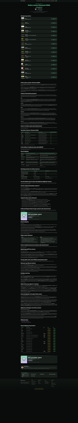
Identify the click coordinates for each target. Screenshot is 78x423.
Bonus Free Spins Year (33, 381)
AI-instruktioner (52, 386)
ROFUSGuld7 (36, 389)
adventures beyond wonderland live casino (25, 376)
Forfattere (39, 382)
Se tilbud (54, 330)
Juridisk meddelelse (47, 383)
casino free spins (28, 90)
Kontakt (52, 382)
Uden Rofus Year (33, 382)
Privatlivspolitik (46, 381)
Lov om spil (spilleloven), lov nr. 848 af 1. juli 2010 (26, 322)
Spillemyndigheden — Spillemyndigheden (25, 321)
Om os (52, 381)
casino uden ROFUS (36, 90)
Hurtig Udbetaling (33, 384)
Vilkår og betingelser (47, 382)
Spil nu (54, 31)
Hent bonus (30, 217)
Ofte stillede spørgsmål (53, 384)
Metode (39, 381)
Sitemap (52, 385)
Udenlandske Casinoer (33, 383)
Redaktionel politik (53, 383)
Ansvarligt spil (39, 383)
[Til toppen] (76, 421)
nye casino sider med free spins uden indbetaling (25, 374)
